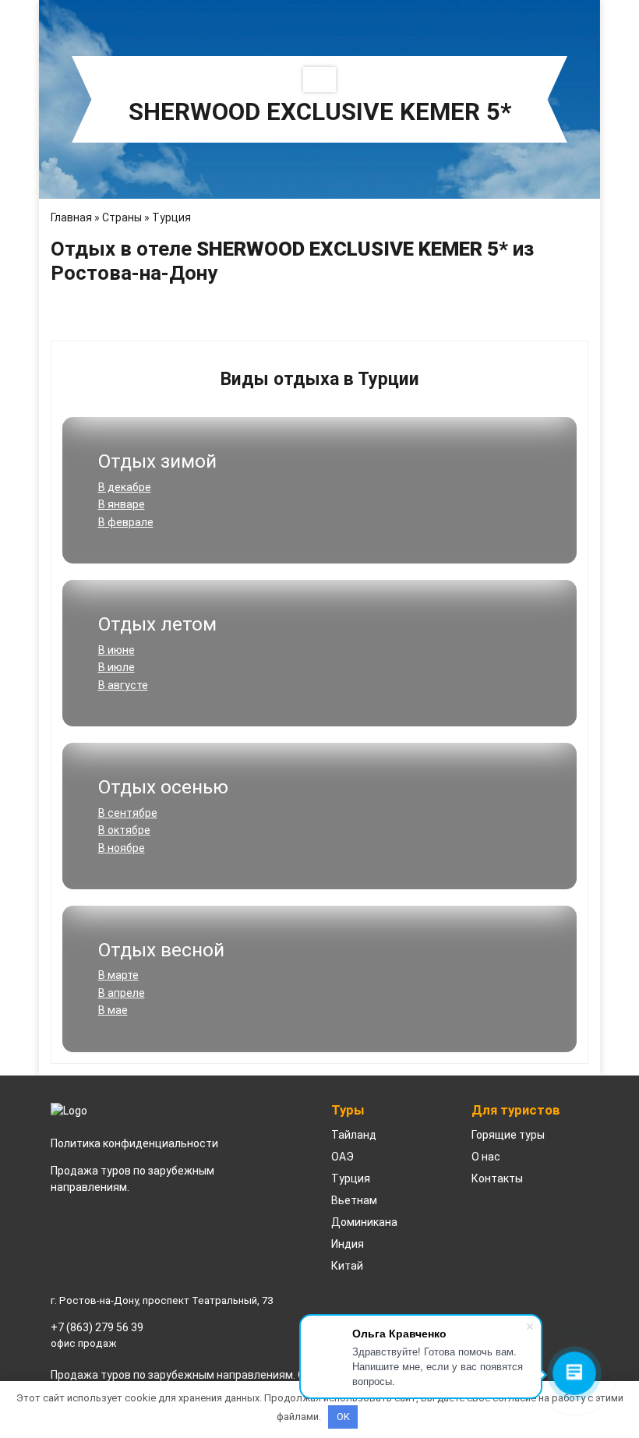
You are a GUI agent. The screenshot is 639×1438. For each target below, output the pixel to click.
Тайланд (353, 1135)
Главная (71, 217)
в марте (118, 975)
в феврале (126, 522)
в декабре (124, 487)
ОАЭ (342, 1156)
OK (343, 1416)
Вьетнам (354, 1200)
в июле (116, 667)
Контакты (497, 1178)
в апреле (121, 993)
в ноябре (121, 848)
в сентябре (127, 813)
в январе (121, 504)
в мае (113, 1010)
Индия (347, 1244)
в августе (123, 685)
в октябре (124, 830)
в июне (116, 650)
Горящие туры (508, 1135)
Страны (122, 217)
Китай (347, 1266)
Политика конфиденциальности (134, 1143)
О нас (485, 1156)
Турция (171, 217)
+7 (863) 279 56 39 (97, 1327)
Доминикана (364, 1222)
